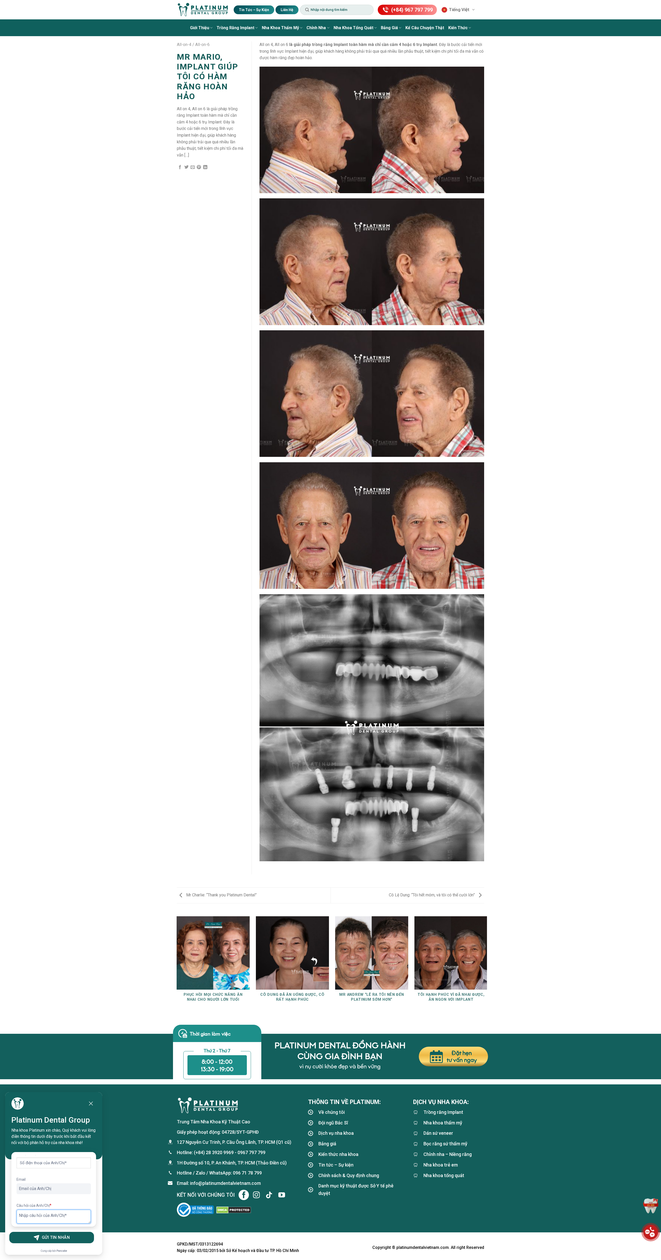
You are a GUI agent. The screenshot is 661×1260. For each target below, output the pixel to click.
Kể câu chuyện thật (424, 27)
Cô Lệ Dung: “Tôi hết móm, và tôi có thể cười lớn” (432, 895)
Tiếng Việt (459, 9)
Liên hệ (287, 10)
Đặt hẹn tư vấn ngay (462, 1056)
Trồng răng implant (235, 27)
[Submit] (307, 10)
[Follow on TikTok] (269, 1195)
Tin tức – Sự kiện (254, 10)
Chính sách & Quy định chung (348, 1175)
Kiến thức (458, 27)
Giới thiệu (199, 27)
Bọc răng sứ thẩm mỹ (445, 1143)
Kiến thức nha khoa (338, 1154)
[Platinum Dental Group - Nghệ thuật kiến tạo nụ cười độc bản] (203, 10)
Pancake (62, 1250)
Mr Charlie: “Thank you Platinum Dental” (221, 895)
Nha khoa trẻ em (440, 1165)
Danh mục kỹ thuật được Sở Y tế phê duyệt (356, 1189)
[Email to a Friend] (193, 167)
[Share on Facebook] (180, 167)
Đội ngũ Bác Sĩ (333, 1122)
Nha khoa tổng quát (353, 27)
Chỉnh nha (316, 27)
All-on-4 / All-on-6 (193, 44)
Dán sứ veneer (438, 1133)
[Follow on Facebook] (244, 1195)
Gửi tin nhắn (56, 1237)
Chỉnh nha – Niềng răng (447, 1154)
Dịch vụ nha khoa (336, 1133)
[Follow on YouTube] (282, 1195)
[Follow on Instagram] (256, 1195)
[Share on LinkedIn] (205, 167)
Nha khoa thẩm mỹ (280, 27)
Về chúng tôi (331, 1112)
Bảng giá (389, 27)
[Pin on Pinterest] (199, 167)
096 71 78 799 (247, 1173)
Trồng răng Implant (443, 1112)
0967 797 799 (251, 1152)
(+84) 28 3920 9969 (214, 1152)
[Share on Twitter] (186, 167)
